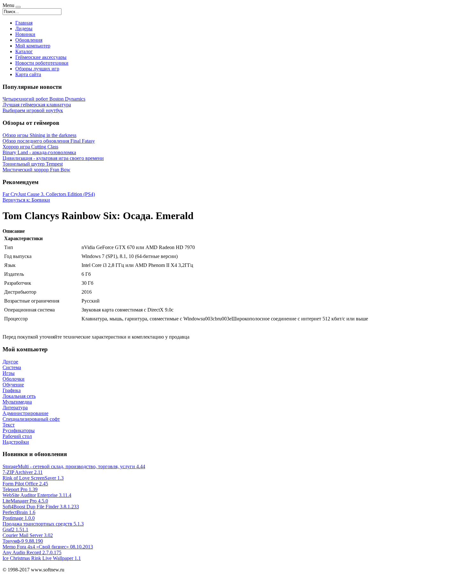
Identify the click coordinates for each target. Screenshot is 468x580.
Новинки (25, 34)
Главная (23, 22)
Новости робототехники (41, 63)
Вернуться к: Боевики (26, 200)
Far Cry (10, 194)
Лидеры (23, 28)
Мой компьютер (32, 45)
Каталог (24, 51)
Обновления (28, 40)
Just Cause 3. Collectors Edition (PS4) (56, 194)
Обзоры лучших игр (37, 68)
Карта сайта (28, 74)
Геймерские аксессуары (41, 57)
